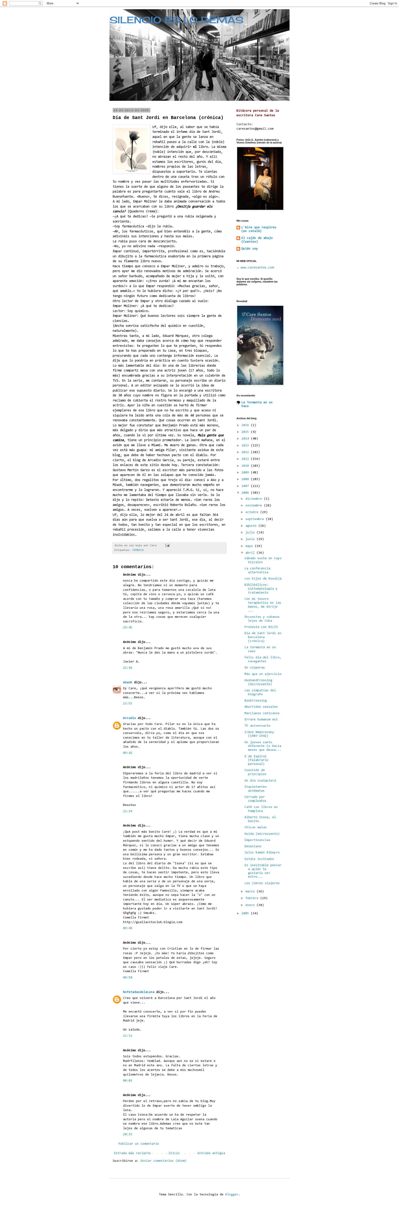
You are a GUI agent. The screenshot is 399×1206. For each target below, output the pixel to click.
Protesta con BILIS (261, 627)
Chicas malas (256, 827)
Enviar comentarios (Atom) (163, 1161)
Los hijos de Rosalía (263, 578)
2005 (246, 913)
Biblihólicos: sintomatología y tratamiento (261, 588)
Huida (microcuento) (262, 834)
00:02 (127, 1080)
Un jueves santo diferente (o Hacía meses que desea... (263, 746)
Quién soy (249, 248)
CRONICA (138, 550)
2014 (246, 438)
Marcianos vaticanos (262, 713)
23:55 (127, 703)
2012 (246, 452)
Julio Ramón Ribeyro (262, 852)
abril (251, 553)
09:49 (127, 928)
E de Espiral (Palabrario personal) (256, 760)
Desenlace (253, 846)
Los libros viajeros (262, 883)
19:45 (127, 627)
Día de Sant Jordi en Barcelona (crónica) (263, 637)
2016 (246, 425)
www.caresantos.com (257, 267)
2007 (246, 486)
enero (251, 905)
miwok (127, 682)
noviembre (254, 505)
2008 (246, 479)
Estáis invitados (259, 859)
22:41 (127, 668)
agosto (251, 526)
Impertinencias (257, 840)
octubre (252, 512)
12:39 (127, 811)
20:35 (127, 1134)
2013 (246, 445)
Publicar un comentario (138, 1144)
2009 (246, 472)
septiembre (255, 519)
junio (251, 539)
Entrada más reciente (132, 1153)
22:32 (127, 1036)
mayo (250, 546)
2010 (246, 466)
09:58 (127, 977)
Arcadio (129, 718)
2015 (246, 432)
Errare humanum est (261, 719)
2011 (246, 459)
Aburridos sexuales (261, 707)
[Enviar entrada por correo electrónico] (167, 545)
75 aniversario (257, 726)
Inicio (174, 1153)
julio (251, 532)
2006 (246, 493)
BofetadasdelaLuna (138, 992)
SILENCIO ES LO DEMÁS (176, 20)
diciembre (254, 499)
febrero (252, 898)
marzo (251, 891)
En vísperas (255, 667)
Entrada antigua (211, 1153)
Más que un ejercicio (263, 674)
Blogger (231, 1194)
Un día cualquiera (260, 780)
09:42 (127, 753)
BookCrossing (256, 700)
